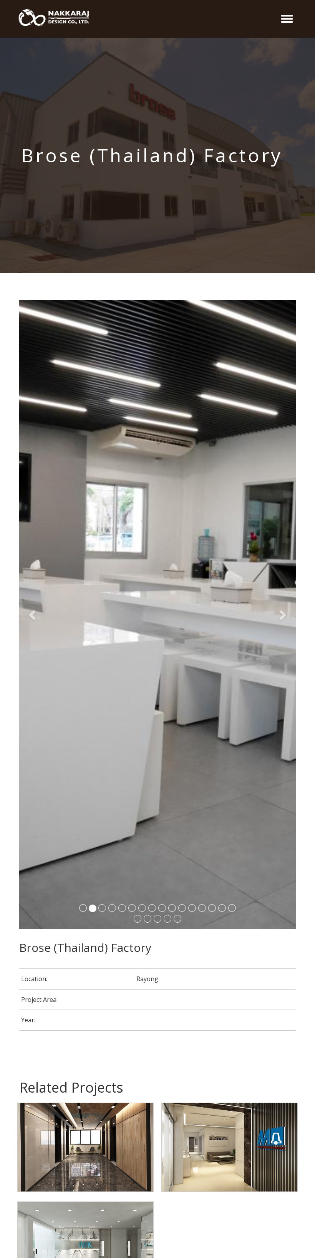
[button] (33, 614)
